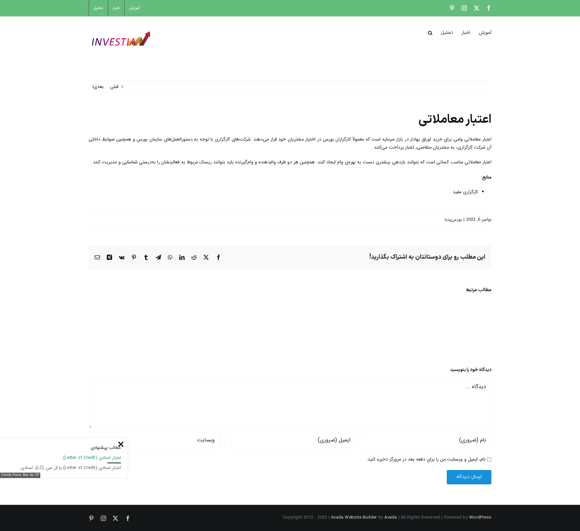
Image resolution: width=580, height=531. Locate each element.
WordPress (480, 517)
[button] (430, 32)
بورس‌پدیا (453, 219)
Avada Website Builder (354, 517)
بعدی (98, 86)
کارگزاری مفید (465, 192)
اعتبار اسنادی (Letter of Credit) (92, 457)
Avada (390, 517)
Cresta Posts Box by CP (20, 475)
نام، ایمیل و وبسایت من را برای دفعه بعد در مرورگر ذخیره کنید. (426, 459)
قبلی (114, 86)
